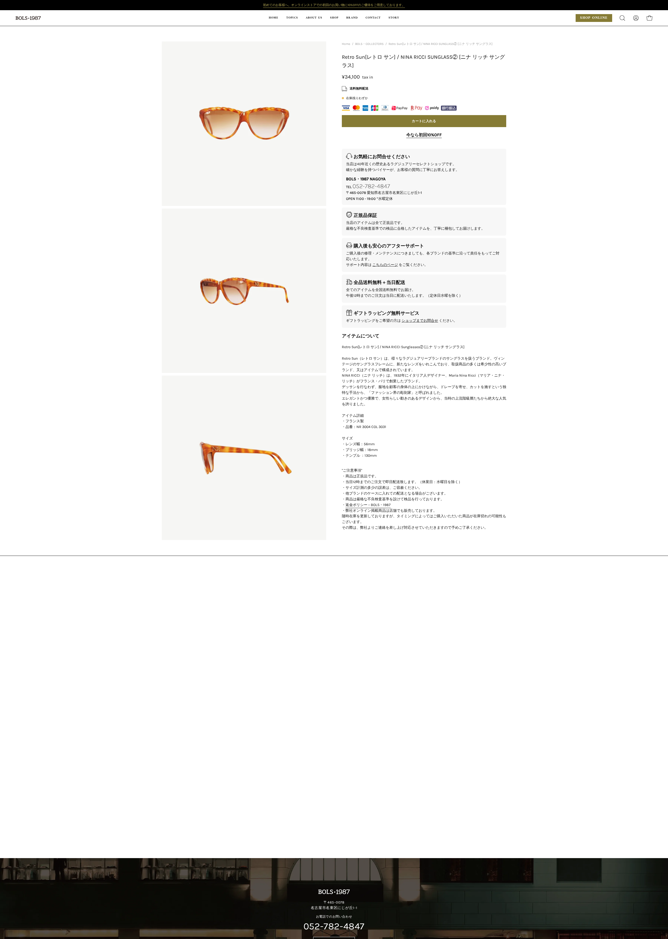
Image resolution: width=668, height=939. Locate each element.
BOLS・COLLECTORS (369, 44)
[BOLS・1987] (29, 18)
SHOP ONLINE (593, 18)
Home (346, 44)
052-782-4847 (371, 186)
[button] (334, 18)
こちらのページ (385, 265)
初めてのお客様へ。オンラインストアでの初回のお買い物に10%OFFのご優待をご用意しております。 (334, 5)
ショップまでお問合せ (420, 320)
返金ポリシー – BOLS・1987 (368, 504)
